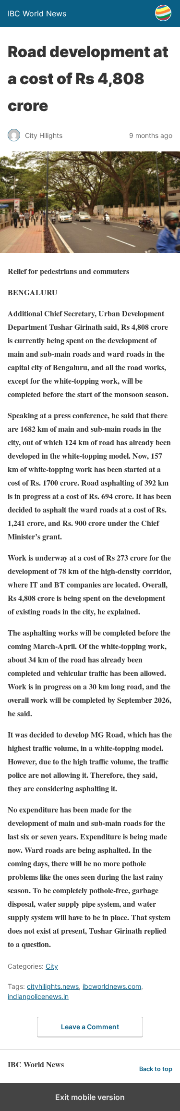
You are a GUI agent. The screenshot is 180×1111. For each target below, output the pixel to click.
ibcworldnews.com (112, 986)
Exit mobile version (90, 1097)
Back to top (155, 1069)
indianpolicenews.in (38, 996)
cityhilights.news (53, 986)
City (52, 966)
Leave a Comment (90, 1027)
